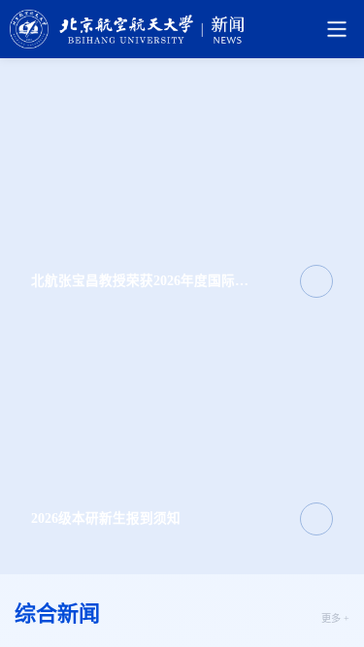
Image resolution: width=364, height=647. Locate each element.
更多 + (335, 618)
